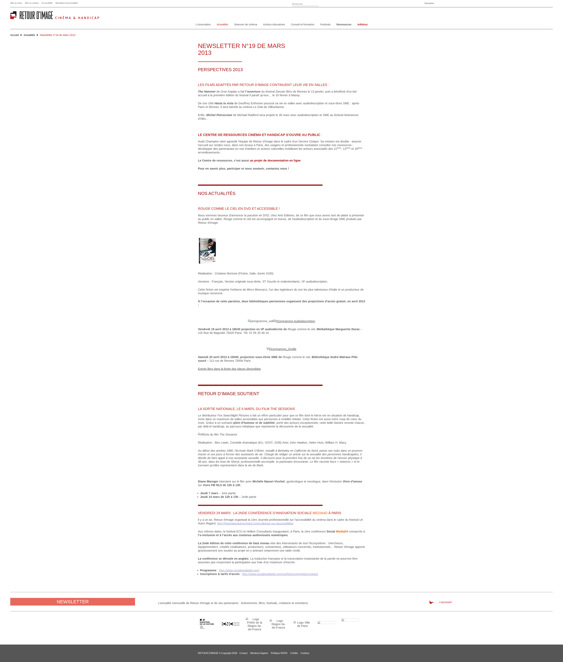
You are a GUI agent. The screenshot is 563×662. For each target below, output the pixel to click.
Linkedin (399, 3)
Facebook (392, 3)
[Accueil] (32, 18)
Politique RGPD (279, 653)
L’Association (203, 24)
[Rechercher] (305, 3)
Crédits (294, 653)
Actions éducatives (274, 24)
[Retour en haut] (554, 653)
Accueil (14, 35)
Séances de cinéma (245, 24)
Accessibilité (47, 3)
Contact (243, 653)
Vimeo (407, 3)
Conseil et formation (302, 24)
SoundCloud (414, 3)
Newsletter (429, 3)
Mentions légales (259, 653)
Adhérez (362, 24)
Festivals (325, 24)
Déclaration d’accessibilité (66, 3)
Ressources (343, 24)
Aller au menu (16, 3)
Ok (322, 4)
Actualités (222, 24)
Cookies (305, 653)
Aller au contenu (32, 3)
